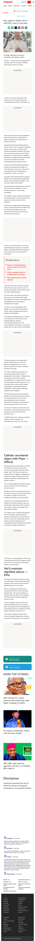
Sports (5, 931)
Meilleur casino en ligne (24, 884)
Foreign (20, 903)
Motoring (5, 924)
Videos (20, 926)
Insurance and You (23, 910)
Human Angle (21, 908)
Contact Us (7, 882)
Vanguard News (7, 2)
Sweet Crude (21, 917)
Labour (5, 919)
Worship (20, 931)
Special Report (7, 930)
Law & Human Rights (8, 921)
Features (20, 901)
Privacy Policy (23, 882)
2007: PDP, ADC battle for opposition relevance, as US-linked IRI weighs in (17, 766)
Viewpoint (21, 928)
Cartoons (20, 922)
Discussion (6, 908)
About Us (6, 880)
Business (5, 901)
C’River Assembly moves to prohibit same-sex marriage (16, 273)
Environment (21, 900)
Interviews (6, 917)
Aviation (5, 900)
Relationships (7, 928)
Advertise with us (24, 880)
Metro (30, 6)
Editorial (5, 907)
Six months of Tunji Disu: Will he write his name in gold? (17, 731)
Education (6, 910)
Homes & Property (23, 907)
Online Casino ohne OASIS (9, 884)
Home (5, 6)
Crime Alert (6, 905)
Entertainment (22, 898)
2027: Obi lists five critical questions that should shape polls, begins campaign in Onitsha (16, 700)
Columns (5, 903)
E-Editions (16, 6)
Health (20, 905)
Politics (23, 6)
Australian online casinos (24, 888)
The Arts (20, 921)
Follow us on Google (22, 11)
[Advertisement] (17, 81)
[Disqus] (17, 814)
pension (20, 912)
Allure (5, 898)
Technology (21, 919)
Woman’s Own (22, 930)
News (10, 6)
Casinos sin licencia (9, 891)
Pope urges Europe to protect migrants (16, 279)
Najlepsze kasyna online (8, 888)
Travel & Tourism (22, 924)
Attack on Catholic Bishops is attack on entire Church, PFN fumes (16, 267)
